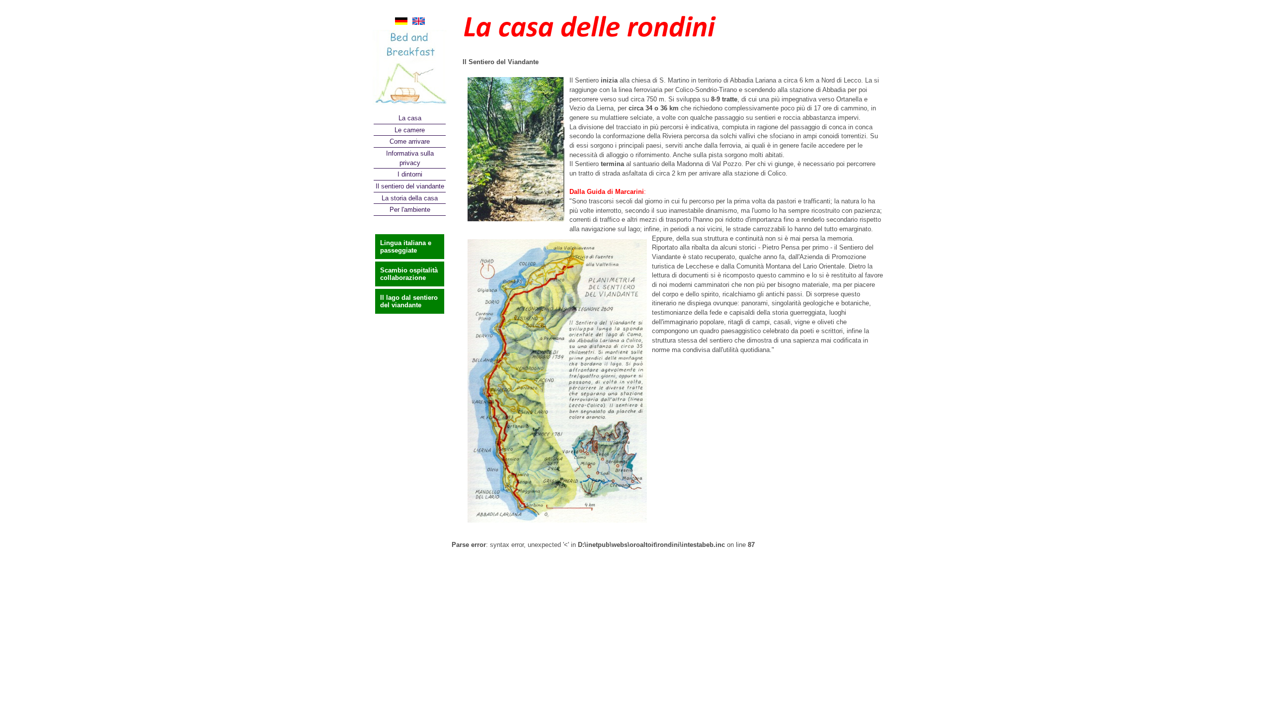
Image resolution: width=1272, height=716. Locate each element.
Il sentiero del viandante (410, 186)
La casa (409, 118)
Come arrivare (410, 141)
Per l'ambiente (410, 209)
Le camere (410, 130)
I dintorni (410, 174)
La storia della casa (410, 198)
